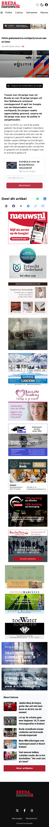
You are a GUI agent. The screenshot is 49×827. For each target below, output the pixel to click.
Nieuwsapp (17, 818)
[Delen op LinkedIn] (44, 198)
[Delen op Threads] (6, 206)
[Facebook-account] (24, 810)
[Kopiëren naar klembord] (35, 206)
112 (22, 46)
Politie (8, 12)
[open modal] (46, 4)
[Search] (37, 4)
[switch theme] (42, 5)
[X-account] (17, 810)
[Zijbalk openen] (1, 12)
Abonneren (24, 185)
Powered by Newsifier (24, 823)
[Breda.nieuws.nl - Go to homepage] (24, 794)
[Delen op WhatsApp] (37, 198)
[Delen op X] (21, 206)
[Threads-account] (31, 810)
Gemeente (31, 12)
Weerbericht (31, 818)
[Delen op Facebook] (13, 206)
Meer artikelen (24, 768)
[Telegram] (28, 206)
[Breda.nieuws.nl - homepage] (11, 4)
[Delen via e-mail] (42, 206)
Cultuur (19, 12)
